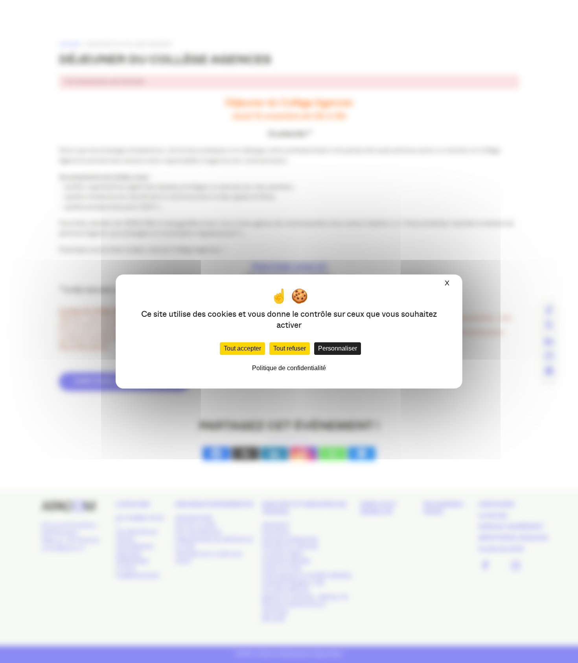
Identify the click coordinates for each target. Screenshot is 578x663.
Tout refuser (289, 348)
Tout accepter (242, 348)
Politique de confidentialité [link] (289, 368)
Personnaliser (337, 348)
